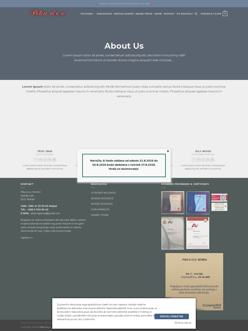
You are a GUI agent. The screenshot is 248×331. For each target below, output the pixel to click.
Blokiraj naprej (183, 322)
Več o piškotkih (86, 319)
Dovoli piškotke (171, 316)
